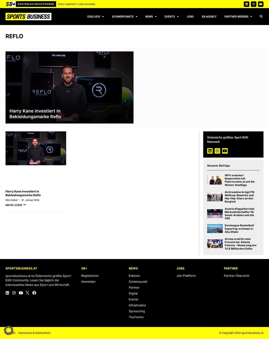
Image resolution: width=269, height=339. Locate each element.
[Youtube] (260, 4)
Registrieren (90, 276)
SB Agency (209, 16)
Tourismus (136, 317)
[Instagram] (253, 4)
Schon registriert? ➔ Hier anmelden (76, 4)
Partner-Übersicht (236, 276)
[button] (261, 16)
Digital (133, 293)
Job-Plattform (186, 276)
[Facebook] (34, 293)
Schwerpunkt (138, 281)
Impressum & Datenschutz (34, 333)
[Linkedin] (246, 4)
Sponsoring (137, 311)
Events (170, 16)
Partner (134, 287)
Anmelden (88, 281)
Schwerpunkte (123, 16)
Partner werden (236, 16)
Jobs (190, 16)
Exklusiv (93, 16)
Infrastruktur (137, 305)
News (149, 16)
